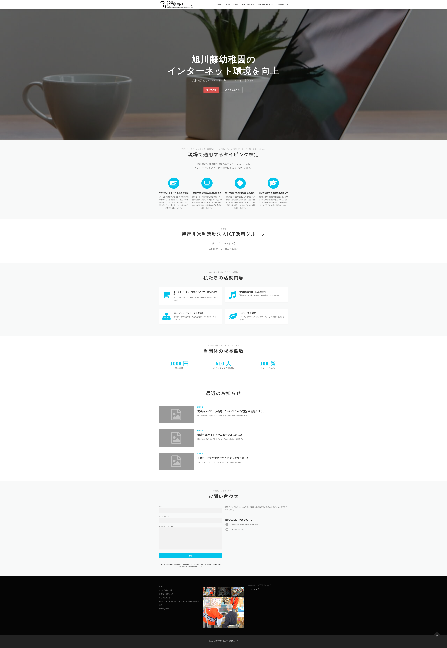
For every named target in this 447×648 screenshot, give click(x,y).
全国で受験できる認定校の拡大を (273, 193)
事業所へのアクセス (266, 4)
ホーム (219, 4)
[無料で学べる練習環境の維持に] (206, 183)
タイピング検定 (232, 4)
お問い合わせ (283, 4)
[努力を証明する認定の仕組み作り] (240, 183)
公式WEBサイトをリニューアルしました (219, 434)
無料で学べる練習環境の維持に (207, 193)
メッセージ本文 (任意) (166, 526)
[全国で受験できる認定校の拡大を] (273, 183)
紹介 (160, 605)
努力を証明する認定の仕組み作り (240, 193)
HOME (161, 586)
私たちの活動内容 (232, 89)
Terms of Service (189, 567)
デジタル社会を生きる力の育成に (174, 193)
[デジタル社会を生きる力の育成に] (173, 183)
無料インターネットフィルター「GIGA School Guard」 (179, 601)
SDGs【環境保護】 (166, 590)
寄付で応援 (211, 89)
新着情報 (200, 407)
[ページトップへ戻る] (437, 635)
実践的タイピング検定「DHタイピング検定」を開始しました (231, 411)
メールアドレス (164, 517)
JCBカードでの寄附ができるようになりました (223, 458)
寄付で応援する (248, 4)
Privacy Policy (214, 565)
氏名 (160, 507)
